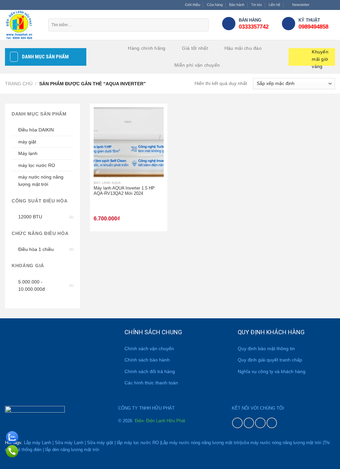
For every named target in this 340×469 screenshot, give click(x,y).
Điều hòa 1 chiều (36, 249)
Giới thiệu (192, 5)
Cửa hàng (215, 5)
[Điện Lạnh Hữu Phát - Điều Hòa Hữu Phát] (21, 25)
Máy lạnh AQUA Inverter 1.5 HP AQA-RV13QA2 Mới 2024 (124, 191)
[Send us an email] (332, 5)
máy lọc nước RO (36, 165)
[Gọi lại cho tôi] (12, 450)
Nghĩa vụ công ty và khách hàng (271, 371)
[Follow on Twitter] (327, 5)
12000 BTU (30, 216)
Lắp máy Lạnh (37, 442)
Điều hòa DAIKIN (36, 129)
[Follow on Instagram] (321, 5)
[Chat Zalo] (12, 436)
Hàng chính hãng (146, 48)
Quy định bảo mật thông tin (266, 348)
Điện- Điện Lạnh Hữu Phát (159, 420)
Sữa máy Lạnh (69, 442)
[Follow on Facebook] (315, 5)
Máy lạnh (28, 153)
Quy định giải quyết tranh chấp (270, 359)
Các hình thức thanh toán (151, 382)
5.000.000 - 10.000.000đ (31, 285)
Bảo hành (236, 5)
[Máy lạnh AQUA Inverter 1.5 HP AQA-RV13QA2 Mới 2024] (129, 142)
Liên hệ (274, 5)
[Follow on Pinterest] (260, 423)
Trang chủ (19, 83)
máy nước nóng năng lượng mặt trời (40, 180)
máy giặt (27, 141)
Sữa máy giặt (100, 442)
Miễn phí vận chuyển (197, 65)
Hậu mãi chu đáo (243, 48)
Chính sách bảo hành (147, 359)
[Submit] (202, 25)
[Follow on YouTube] (272, 423)
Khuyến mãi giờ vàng (320, 57)
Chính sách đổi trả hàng (150, 371)
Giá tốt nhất (195, 48)
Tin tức (256, 5)
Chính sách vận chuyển (149, 348)
